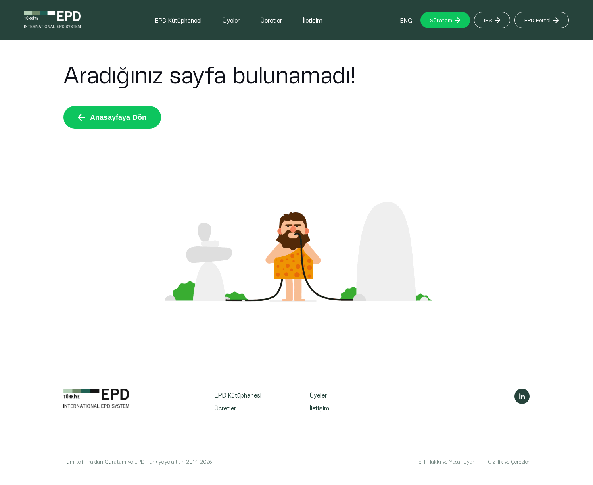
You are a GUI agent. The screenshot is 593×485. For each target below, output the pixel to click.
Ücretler (271, 20)
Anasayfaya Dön (118, 117)
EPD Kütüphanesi (178, 20)
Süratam (441, 20)
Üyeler (231, 20)
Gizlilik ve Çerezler (509, 461)
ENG (406, 20)
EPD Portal (537, 20)
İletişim (312, 20)
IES (488, 20)
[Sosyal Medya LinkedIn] (522, 396)
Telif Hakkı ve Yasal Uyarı (446, 461)
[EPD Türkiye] (96, 405)
